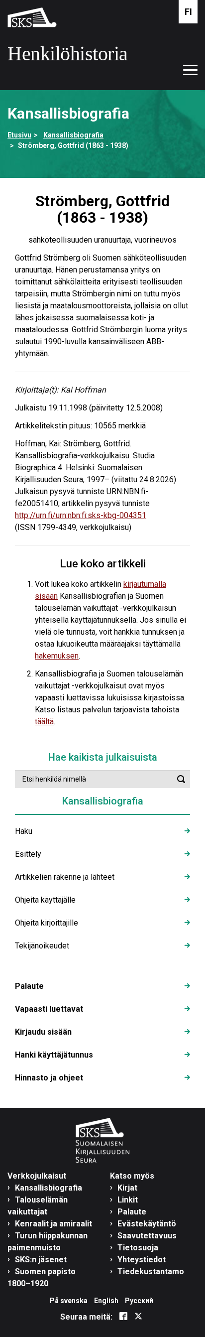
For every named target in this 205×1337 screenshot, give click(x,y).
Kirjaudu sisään (43, 1032)
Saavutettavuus (147, 1235)
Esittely (28, 854)
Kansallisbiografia (73, 135)
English (106, 1301)
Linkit (127, 1199)
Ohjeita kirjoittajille (46, 923)
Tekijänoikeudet (42, 945)
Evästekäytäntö (146, 1223)
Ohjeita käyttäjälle (45, 900)
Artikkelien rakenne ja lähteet (64, 877)
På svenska (69, 1301)
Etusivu (19, 135)
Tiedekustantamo (150, 1271)
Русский (139, 1301)
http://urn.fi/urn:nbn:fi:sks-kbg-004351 (80, 515)
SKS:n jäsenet (41, 1259)
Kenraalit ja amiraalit (53, 1223)
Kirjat (127, 1188)
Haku (23, 831)
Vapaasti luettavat (49, 1009)
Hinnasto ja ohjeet (49, 1077)
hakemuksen (57, 656)
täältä (44, 721)
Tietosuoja (137, 1247)
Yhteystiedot (141, 1259)
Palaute (29, 986)
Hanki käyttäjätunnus (54, 1055)
